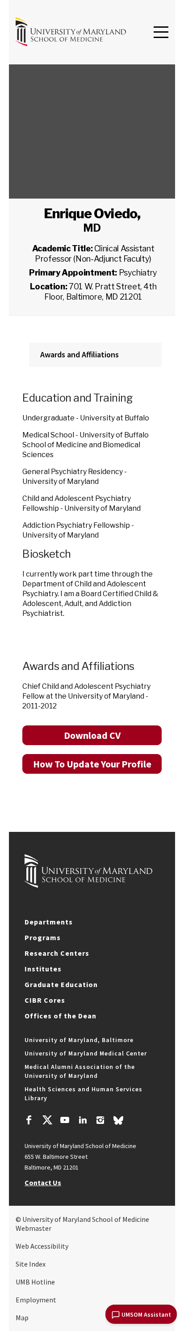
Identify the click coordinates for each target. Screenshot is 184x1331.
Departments (49, 921)
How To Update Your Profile (92, 764)
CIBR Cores (45, 1000)
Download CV (92, 735)
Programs (43, 937)
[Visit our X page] (46, 1121)
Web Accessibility (42, 1246)
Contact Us (43, 1182)
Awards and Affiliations (79, 354)
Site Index (31, 1263)
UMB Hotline (35, 1281)
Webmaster (33, 1228)
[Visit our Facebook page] (29, 1121)
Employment (36, 1299)
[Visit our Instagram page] (100, 1121)
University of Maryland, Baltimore (79, 1040)
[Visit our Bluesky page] (118, 1122)
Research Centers (57, 953)
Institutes (43, 968)
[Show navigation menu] (161, 32)
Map (22, 1317)
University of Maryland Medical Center (86, 1053)
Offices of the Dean (60, 1015)
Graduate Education (61, 984)
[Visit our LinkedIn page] (82, 1121)
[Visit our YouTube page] (64, 1121)
